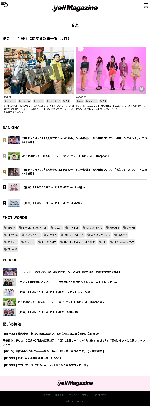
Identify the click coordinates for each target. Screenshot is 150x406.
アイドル (74, 227)
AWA (81, 101)
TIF (104, 242)
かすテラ (12, 242)
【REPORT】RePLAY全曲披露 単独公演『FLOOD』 (32, 358)
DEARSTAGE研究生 (124, 242)
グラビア (29, 242)
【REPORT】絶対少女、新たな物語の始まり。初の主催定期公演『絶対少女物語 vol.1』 (53, 333)
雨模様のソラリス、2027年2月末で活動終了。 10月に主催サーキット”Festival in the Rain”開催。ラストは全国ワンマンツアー (74, 342)
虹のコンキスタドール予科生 (79, 242)
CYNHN (131, 227)
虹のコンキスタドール (35, 227)
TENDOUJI (25, 101)
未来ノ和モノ (54, 101)
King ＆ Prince (94, 227)
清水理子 (122, 234)
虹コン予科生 (49, 242)
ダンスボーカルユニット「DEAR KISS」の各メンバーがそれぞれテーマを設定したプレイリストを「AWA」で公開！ (111, 107)
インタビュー (32, 234)
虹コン (57, 227)
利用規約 (59, 395)
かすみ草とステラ (100, 234)
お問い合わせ (101, 395)
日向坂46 (13, 234)
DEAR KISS (92, 101)
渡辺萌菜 (12, 249)
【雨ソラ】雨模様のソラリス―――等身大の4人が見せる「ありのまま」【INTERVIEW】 (54, 351)
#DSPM (11, 227)
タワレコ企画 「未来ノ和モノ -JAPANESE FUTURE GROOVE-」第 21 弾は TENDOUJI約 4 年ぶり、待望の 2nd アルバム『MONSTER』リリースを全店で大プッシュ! (39, 109)
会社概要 (46, 395)
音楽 (67, 101)
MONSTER (11, 101)
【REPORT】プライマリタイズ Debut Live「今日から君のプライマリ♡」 (46, 365)
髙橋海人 (52, 234)
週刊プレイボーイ (73, 234)
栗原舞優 (114, 227)
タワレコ (39, 101)
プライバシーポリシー (80, 395)
